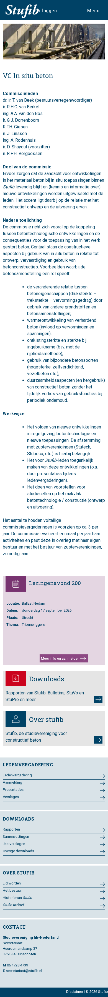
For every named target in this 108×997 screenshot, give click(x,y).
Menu (93, 10)
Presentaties (13, 789)
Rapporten (11, 829)
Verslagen (11, 797)
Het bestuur (12, 890)
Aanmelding (12, 782)
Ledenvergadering (17, 775)
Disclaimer (74, 991)
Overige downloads (18, 851)
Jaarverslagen (14, 844)
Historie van (17, 898)
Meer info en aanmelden (60, 658)
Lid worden (12, 883)
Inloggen (47, 10)
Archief (13, 905)
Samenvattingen (16, 836)
